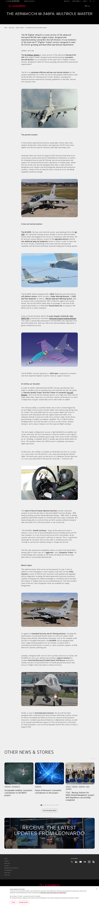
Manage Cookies (23, 902)
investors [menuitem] (7, 872)
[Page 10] (58, 805)
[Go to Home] (49, 885)
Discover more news (49, 810)
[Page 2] (44, 805)
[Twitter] (72, 861)
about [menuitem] (6, 858)
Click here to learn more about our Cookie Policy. (53, 892)
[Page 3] (46, 805)
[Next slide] (94, 759)
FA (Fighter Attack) (32, 55)
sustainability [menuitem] (8, 870)
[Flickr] (85, 861)
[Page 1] (41, 805)
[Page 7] (53, 805)
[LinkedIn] (76, 861)
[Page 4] (47, 805)
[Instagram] (89, 861)
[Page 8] (55, 805)
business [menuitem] (6, 865)
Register (49, 839)
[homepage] (17, 6)
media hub (11, 27)
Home (5, 27)
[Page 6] (51, 805)
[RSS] (93, 861)
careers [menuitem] (6, 861)
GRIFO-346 (25, 318)
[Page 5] (49, 805)
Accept (13, 902)
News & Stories (20, 27)
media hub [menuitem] (7, 863)
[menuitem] (67, 1)
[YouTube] (80, 861)
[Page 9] (56, 805)
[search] (94, 1)
